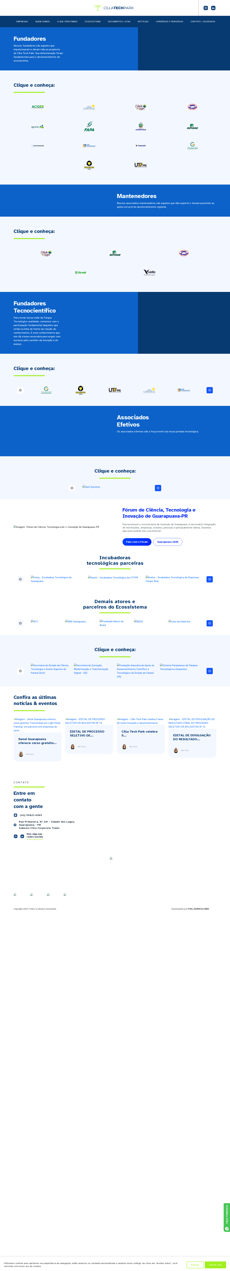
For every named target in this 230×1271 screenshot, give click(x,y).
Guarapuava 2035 (167, 541)
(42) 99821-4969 (31, 815)
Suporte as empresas (161, 889)
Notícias (143, 21)
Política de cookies (194, 895)
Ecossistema (93, 21)
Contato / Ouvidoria (203, 21)
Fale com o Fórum (137, 541)
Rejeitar (195, 1264)
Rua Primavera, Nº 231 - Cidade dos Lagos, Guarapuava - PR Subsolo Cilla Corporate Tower (47, 825)
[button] (20, 390)
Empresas (22, 21)
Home (119, 882)
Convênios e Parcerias (169, 21)
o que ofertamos (67, 21)
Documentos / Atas (119, 21)
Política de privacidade (196, 892)
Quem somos (42, 21)
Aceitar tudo (215, 1264)
